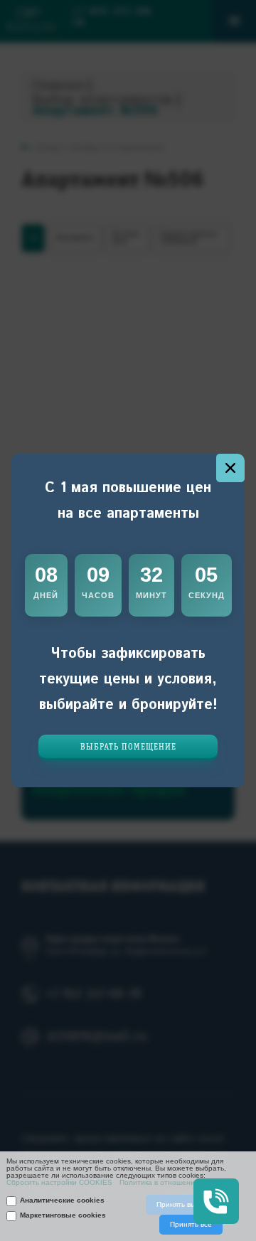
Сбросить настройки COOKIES (59, 1182)
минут (151, 595)
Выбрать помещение (128, 747)
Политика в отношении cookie (171, 1182)
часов (98, 595)
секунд (206, 595)
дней (45, 595)
